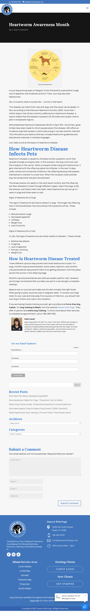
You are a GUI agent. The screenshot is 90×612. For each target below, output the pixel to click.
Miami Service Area (25, 562)
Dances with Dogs (66, 307)
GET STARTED (65, 583)
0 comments (23, 30)
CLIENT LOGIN (65, 569)
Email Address (16, 350)
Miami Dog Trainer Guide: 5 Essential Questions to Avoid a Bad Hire (40, 404)
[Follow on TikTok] (18, 554)
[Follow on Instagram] (14, 554)
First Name (15, 358)
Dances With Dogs (57, 521)
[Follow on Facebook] (9, 554)
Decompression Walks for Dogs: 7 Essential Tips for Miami (36, 400)
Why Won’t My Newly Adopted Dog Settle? (28, 396)
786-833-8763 (16, 2)
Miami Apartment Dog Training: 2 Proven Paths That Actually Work (40, 412)
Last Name (15, 366)
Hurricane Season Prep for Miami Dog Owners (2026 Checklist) (38, 408)
